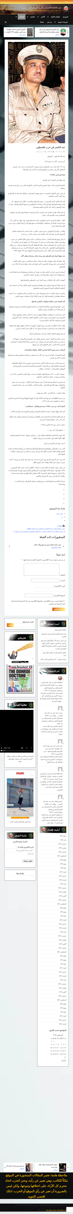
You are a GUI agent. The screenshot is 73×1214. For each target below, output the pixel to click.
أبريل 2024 (63, 920)
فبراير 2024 (62, 928)
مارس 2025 (62, 876)
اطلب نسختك (28, 861)
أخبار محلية (56, 35)
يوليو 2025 (63, 860)
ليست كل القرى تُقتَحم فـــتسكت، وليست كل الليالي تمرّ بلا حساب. (51, 776)
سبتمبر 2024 (62, 900)
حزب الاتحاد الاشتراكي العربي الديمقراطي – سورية (41, 8)
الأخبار (43, 17)
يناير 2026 (63, 840)
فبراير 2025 (62, 880)
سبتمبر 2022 (62, 996)
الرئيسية (65, 17)
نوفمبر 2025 (62, 848)
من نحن (49, 22)
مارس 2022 (62, 1020)
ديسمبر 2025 (62, 844)
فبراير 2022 (62, 1024)
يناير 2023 (63, 980)
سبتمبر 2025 (62, 852)
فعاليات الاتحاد (55, 17)
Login (66, 2)
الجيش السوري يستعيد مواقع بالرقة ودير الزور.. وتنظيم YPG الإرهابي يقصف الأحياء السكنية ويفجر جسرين (48, 30)
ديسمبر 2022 (62, 984)
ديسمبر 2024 (62, 888)
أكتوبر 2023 (62, 944)
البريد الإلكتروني (59, 586)
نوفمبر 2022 (62, 988)
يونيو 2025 (63, 864)
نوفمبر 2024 (62, 892)
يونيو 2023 (63, 960)
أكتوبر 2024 (62, 896)
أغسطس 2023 (61, 952)
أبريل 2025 (63, 872)
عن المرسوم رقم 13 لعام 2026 (48, 1166)
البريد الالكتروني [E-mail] (25, 847)
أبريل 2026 (63, 836)
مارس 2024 (62, 924)
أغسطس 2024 (61, 904)
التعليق (62, 575)
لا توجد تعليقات (40, 152)
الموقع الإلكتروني (59, 595)
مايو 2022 (63, 1012)
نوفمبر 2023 (62, 940)
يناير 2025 (63, 884)
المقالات (21, 17)
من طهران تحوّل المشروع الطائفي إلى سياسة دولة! (15, 1166)
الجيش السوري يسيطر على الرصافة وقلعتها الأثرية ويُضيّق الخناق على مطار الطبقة (14, 30)
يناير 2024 (63, 932)
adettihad (49, 151)
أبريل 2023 (63, 968)
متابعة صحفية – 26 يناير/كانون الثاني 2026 (53, 659)
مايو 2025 (63, 868)
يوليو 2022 (63, 1004)
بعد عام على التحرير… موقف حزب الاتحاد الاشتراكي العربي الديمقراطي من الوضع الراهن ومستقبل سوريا (52, 806)
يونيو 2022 (63, 1008)
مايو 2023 (63, 964)
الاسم (62, 580)
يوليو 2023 (63, 956)
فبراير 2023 (62, 976)
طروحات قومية (63, 22)
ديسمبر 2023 (62, 936)
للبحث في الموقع (28, 622)
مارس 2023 (62, 972)
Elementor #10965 (60, 630)
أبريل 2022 (63, 1016)
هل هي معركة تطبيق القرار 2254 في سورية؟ (39, 545)
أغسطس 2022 (61, 1000)
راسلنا (42, 22)
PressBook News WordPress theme (57, 1210)
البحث (10, 625)
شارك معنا (20, 873)
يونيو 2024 (63, 912)
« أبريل (63, 1060)
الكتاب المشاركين (20, 1170)
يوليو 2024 (63, 908)
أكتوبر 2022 (62, 992)
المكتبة (32, 17)
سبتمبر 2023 (62, 948)
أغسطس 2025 (61, 856)
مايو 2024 (63, 916)
